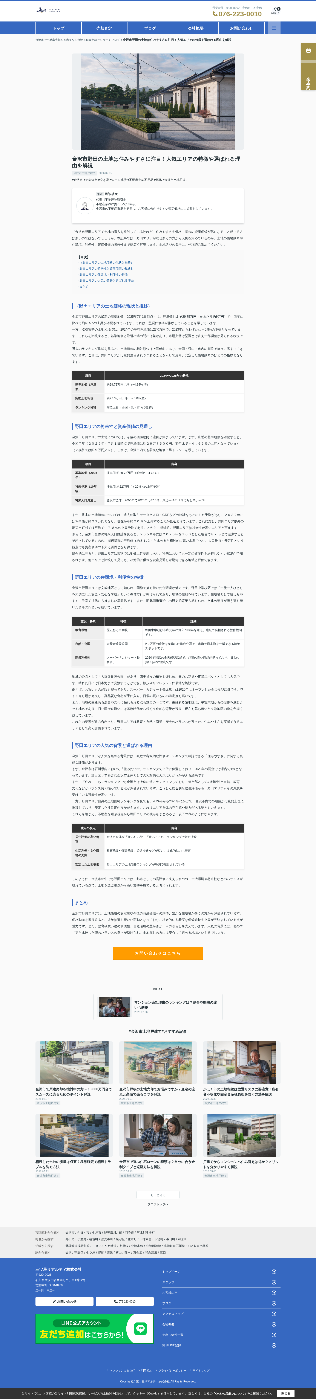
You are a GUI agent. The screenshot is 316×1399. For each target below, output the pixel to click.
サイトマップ (201, 1370)
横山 (119, 1252)
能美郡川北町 (113, 1232)
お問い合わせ (241, 28)
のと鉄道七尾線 (198, 1246)
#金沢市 (77, 180)
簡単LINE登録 (171, 1345)
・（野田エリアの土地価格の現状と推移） (105, 262)
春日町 (171, 1239)
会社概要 (196, 28)
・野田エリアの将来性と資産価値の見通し (105, 268)
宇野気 (78, 1252)
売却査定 (104, 28)
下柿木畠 (146, 1239)
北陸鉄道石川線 (175, 1246)
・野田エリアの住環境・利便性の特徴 (102, 274)
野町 (101, 1252)
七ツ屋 (90, 1252)
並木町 (133, 1239)
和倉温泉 (151, 1252)
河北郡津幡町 (146, 1232)
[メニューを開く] (274, 28)
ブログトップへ (158, 1204)
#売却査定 (90, 180)
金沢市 (70, 1232)
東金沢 (137, 1252)
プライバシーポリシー (172, 1370)
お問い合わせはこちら (158, 953)
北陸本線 (137, 1246)
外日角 (70, 1239)
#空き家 (103, 180)
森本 (127, 1252)
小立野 (82, 1239)
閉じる (285, 1393)
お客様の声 (169, 1292)
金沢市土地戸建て (84, 173)
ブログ (150, 28)
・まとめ (83, 286)
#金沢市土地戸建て (176, 180)
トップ (58, 28)
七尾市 (96, 1232)
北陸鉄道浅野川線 (78, 1246)
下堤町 (159, 1239)
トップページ (171, 1271)
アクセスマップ (172, 1313)
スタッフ (168, 1282)
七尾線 (124, 1246)
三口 (163, 1252)
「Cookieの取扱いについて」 (230, 1393)
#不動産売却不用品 (140, 180)
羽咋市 (129, 1232)
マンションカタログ (122, 1370)
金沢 (69, 1252)
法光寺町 (107, 1239)
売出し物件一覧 (172, 1334)
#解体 (158, 180)
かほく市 (83, 1232)
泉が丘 (121, 1239)
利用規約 (146, 1370)
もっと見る (158, 1195)
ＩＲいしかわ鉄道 (104, 1246)
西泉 (110, 1252)
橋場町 (94, 1239)
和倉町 (182, 1239)
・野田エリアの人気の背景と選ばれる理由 (105, 280)
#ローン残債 (118, 180)
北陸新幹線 (154, 1246)
